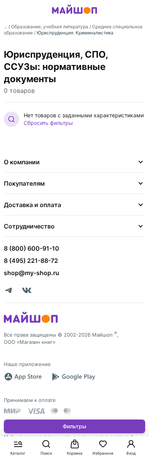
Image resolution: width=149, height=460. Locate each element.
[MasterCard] (54, 411)
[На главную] (74, 15)
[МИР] (12, 410)
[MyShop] (31, 322)
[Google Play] (73, 376)
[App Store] (23, 376)
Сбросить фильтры (48, 123)
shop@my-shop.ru (31, 273)
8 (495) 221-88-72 (31, 260)
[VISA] (36, 411)
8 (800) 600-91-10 (31, 248)
